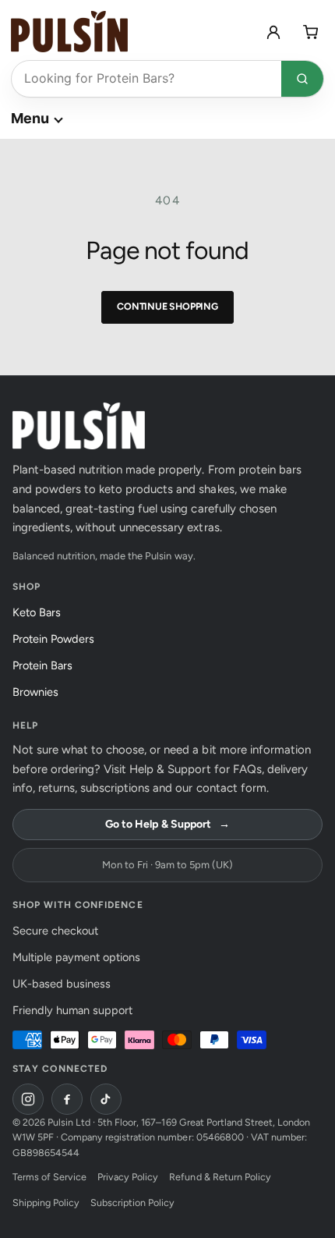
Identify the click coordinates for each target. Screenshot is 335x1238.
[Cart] (311, 32)
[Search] (302, 79)
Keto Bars (40, 612)
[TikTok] (106, 1099)
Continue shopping (167, 306)
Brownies (39, 692)
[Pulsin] (69, 31)
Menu (30, 118)
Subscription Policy (132, 1202)
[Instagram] (28, 1099)
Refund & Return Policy (219, 1177)
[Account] (273, 32)
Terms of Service (49, 1177)
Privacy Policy (127, 1177)
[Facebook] (67, 1099)
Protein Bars (46, 665)
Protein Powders (57, 639)
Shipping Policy (45, 1202)
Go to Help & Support (167, 824)
